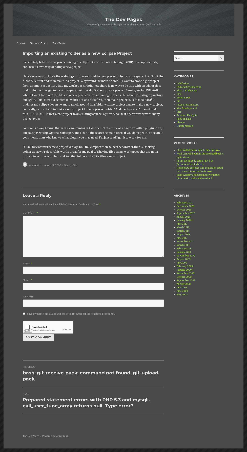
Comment (30, 212)
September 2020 (186, 213)
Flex (179, 94)
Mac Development (187, 108)
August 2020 (184, 216)
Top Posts (59, 43)
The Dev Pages (123, 19)
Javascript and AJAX (187, 104)
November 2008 (185, 273)
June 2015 (182, 238)
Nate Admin (34, 165)
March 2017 (183, 231)
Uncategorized (185, 126)
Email (27, 280)
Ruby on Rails (184, 118)
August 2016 (183, 234)
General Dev (71, 165)
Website (28, 296)
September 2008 (186, 280)
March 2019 (183, 227)
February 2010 (184, 248)
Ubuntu (181, 122)
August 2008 (184, 284)
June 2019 (182, 223)
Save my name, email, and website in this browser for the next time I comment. (71, 313)
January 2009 (184, 269)
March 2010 (183, 245)
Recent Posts (39, 43)
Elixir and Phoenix (187, 90)
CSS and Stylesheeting (189, 87)
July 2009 (182, 262)
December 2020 (185, 206)
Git (178, 101)
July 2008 (182, 287)
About (21, 43)
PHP (179, 111)
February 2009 (185, 266)
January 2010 (184, 252)
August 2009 (184, 259)
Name (27, 263)
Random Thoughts (187, 115)
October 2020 (184, 209)
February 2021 (184, 202)
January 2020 (184, 220)
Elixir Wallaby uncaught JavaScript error (199, 150)
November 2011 (185, 241)
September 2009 (186, 255)
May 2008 (182, 294)
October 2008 (184, 276)
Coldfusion (183, 83)
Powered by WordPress (55, 436)
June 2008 (182, 291)
